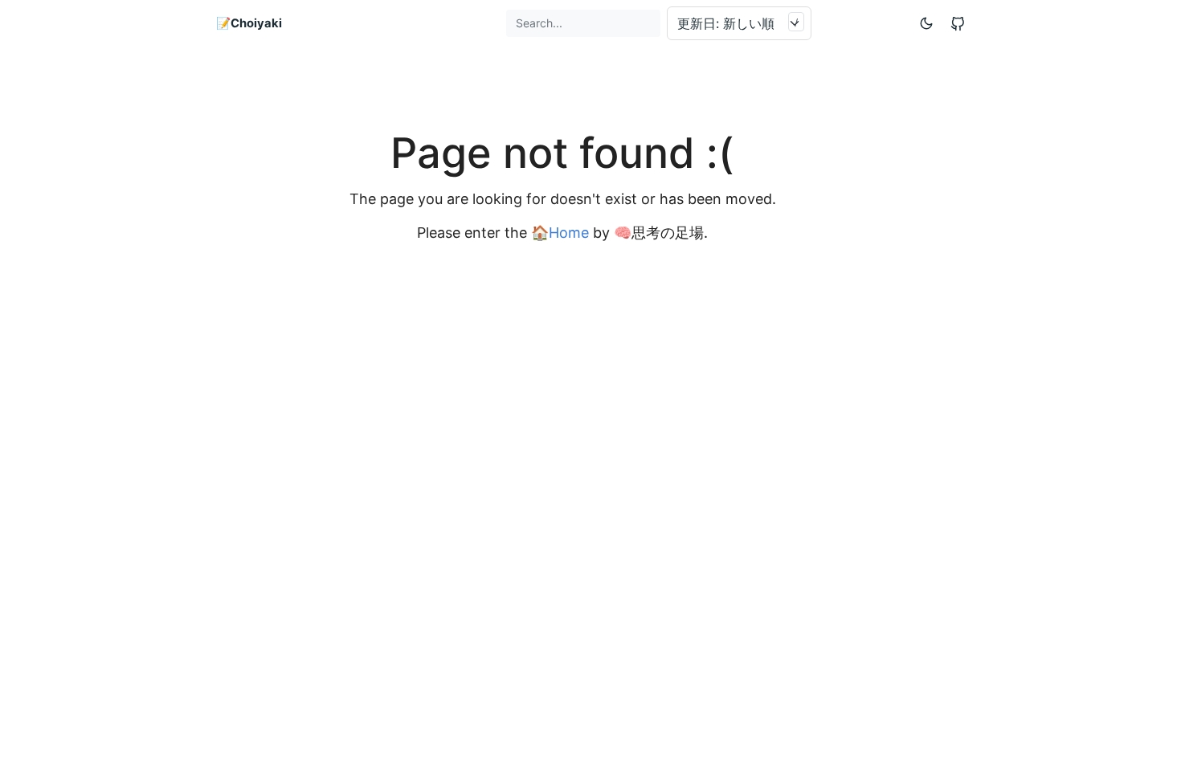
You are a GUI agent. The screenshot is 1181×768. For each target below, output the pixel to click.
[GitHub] (957, 23)
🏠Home (560, 232)
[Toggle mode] (927, 23)
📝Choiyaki (249, 23)
